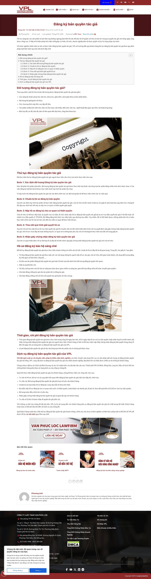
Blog (131, 9)
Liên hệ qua (105, 2)
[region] (26, 560)
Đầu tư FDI (89, 9)
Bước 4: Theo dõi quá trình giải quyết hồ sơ (39, 71)
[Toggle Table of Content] (129, 55)
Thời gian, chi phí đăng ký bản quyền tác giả (36, 79)
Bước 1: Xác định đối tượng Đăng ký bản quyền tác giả (44, 63)
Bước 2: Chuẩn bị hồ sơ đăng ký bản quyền (39, 66)
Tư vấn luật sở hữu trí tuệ (35, 30)
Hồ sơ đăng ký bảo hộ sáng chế (31, 77)
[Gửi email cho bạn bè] (77, 481)
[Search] (132, 16)
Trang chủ (50, 9)
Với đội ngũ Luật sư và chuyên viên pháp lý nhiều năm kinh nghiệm (44, 358)
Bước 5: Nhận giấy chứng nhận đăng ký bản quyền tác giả (45, 74)
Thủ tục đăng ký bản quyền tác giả (32, 61)
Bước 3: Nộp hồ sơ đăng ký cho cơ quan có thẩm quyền (44, 69)
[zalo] (83, 571)
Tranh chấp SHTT (62, 470)
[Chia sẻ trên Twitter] (73, 481)
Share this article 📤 (89, 34)
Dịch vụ (75, 9)
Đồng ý (38, 570)
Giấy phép (119, 9)
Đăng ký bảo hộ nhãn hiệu (25, 470)
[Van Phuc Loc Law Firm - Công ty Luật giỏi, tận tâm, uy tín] (26, 9)
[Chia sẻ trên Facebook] (70, 481)
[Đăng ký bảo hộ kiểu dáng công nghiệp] (116, 459)
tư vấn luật (31, 414)
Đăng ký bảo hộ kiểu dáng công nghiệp (110, 470)
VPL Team (77, 34)
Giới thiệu (62, 9)
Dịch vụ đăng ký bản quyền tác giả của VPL (35, 82)
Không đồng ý (17, 570)
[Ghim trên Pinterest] (81, 481)
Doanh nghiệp (104, 9)
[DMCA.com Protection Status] (73, 544)
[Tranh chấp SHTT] (75, 459)
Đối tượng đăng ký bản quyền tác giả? (34, 58)
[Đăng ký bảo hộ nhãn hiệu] (35, 459)
